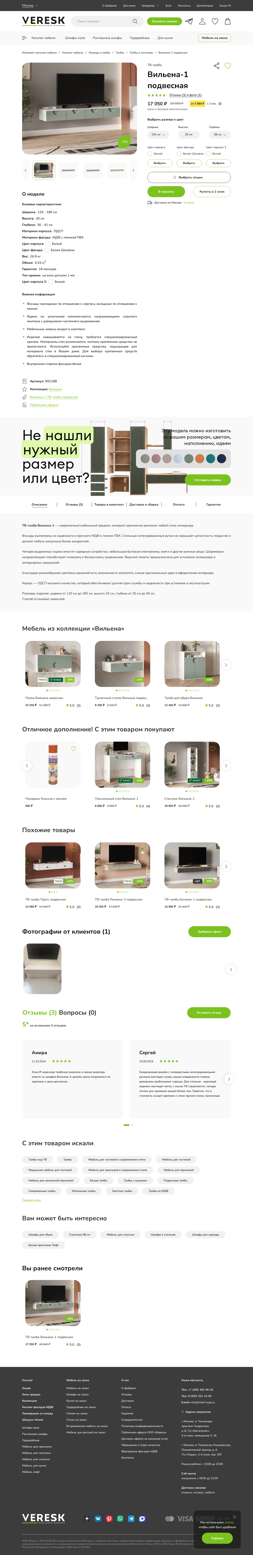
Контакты (184, 6)
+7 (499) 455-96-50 (200, 1390)
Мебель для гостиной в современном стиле (116, 1159)
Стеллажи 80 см (79, 1235)
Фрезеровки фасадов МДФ (139, 1451)
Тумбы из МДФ (158, 1191)
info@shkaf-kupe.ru (203, 1402)
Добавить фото (209, 932)
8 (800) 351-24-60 (199, 1396)
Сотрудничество (132, 1420)
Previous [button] (27, 765)
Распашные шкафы (34, 1434)
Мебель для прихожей (179, 1170)
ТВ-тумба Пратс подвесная (45, 899)
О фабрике (109, 6)
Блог (169, 6)
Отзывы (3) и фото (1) (185, 95)
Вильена (55, 389)
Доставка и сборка (143, 504)
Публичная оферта (44, 405)
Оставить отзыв (209, 1013)
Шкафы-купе (30, 1428)
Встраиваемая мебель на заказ (87, 1426)
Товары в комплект (109, 504)
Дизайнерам (205, 6)
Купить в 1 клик (212, 191)
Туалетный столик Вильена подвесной (123, 698)
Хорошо (217, 1538)
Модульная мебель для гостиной (50, 1170)
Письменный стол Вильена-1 (116, 799)
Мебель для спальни (120, 1235)
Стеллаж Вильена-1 (179, 799)
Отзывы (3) (74, 504)
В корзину (166, 191)
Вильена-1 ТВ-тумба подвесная (54, 397)
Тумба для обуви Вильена (183, 698)
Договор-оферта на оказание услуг (144, 1439)
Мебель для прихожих (37, 1447)
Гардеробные (31, 1440)
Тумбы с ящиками (135, 1180)
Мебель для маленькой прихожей (50, 1180)
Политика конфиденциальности (142, 1426)
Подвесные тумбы (175, 1180)
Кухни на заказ (76, 1401)
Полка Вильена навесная (44, 698)
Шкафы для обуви (40, 1235)
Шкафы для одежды (205, 1235)
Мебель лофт (31, 1472)
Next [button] (226, 665)
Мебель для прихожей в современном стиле (117, 1170)
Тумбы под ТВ (37, 1159)
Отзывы (126, 1394)
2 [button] (132, 1125)
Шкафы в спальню (163, 1235)
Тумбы (67, 1159)
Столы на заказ (76, 1420)
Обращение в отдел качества (140, 1445)
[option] (57, 676)
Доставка (129, 6)
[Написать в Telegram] (189, 21)
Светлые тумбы (122, 1191)
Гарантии (213, 504)
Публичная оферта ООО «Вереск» (143, 1432)
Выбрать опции (191, 177)
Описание (39, 504)
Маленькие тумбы (83, 1191)
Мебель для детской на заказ (85, 1432)
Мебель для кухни (34, 1465)
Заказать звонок (164, 21)
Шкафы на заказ (77, 1394)
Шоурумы (148, 6)
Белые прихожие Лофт (43, 1245)
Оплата (179, 504)
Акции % (225, 6)
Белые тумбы (98, 1180)
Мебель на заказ (77, 1388)
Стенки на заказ (77, 1413)
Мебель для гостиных (36, 1453)
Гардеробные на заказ (81, 1407)
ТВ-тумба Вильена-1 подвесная (49, 1337)
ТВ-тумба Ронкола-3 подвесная (118, 899)
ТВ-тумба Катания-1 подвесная (188, 899)
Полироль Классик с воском (46, 799)
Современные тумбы (41, 1191)
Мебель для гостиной (176, 1159)
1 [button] (126, 1125)
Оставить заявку (207, 480)
